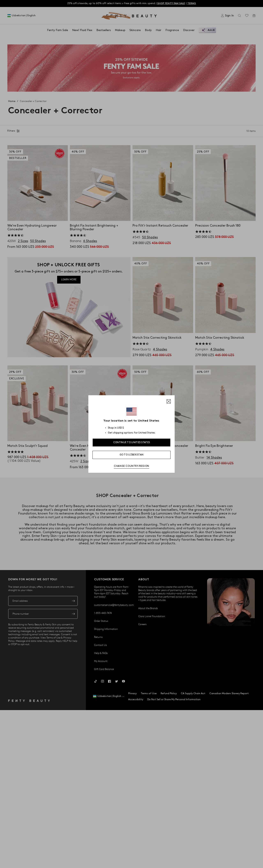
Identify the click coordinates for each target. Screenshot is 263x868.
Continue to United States (131, 442)
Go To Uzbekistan (132, 455)
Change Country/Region (131, 466)
